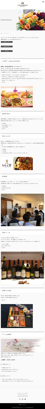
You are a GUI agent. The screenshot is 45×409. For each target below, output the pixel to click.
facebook (6, 51)
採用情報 (20, 404)
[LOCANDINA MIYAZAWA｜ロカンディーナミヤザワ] (22, 4)
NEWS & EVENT (7, 46)
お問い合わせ (24, 404)
